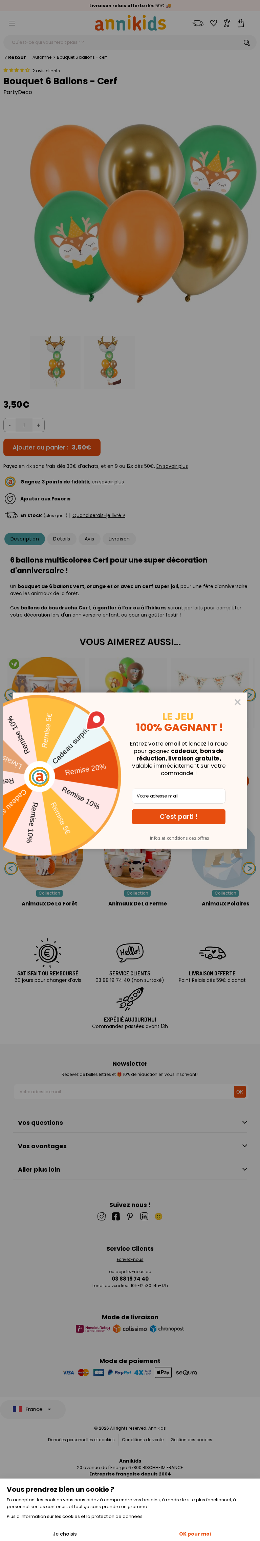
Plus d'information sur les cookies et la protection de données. (75, 1516)
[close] (238, 702)
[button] (178, 816)
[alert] (130, 770)
